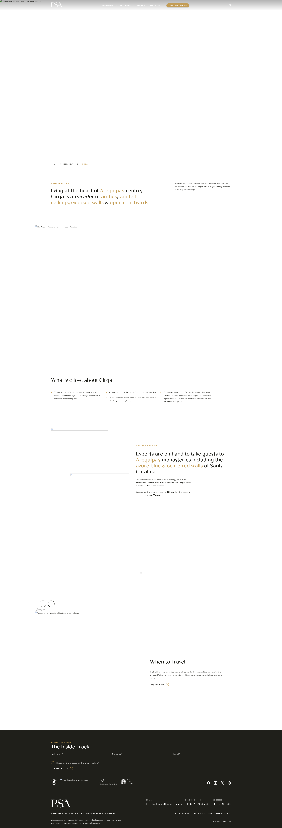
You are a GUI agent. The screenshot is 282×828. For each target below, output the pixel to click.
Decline (227, 821)
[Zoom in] (43, 604)
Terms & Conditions (201, 813)
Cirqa (85, 164)
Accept (216, 821)
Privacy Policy (181, 813)
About (140, 5)
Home (54, 164)
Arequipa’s (112, 191)
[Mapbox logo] (41, 609)
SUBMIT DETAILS (60, 769)
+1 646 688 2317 (222, 803)
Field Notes (154, 5)
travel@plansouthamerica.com (164, 803)
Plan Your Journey (178, 5)
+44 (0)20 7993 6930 (197, 803)
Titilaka (170, 492)
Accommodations (69, 164)
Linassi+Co (110, 813)
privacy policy (91, 763)
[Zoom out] (51, 604)
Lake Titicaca (154, 495)
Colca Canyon (179, 482)
